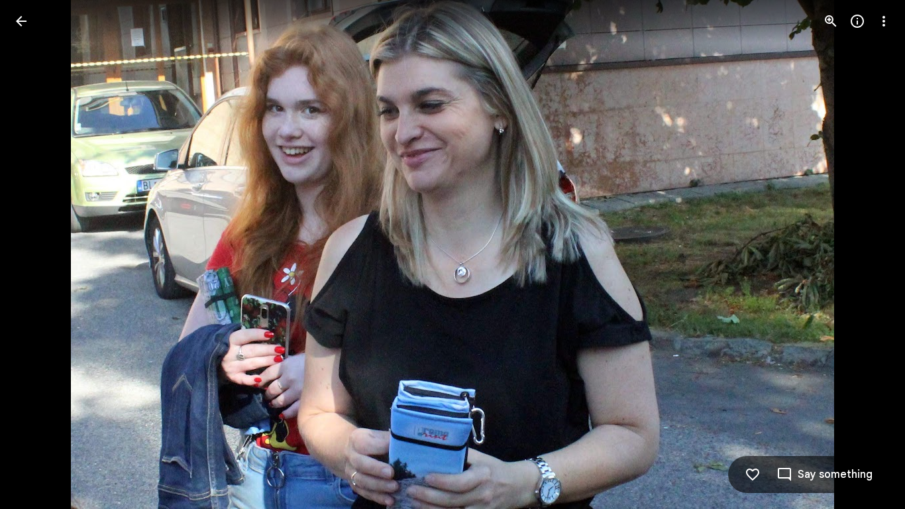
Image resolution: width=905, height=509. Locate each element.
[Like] (753, 474)
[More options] (884, 21)
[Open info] (857, 21)
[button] (37, 254)
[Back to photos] (21, 21)
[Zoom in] (831, 21)
